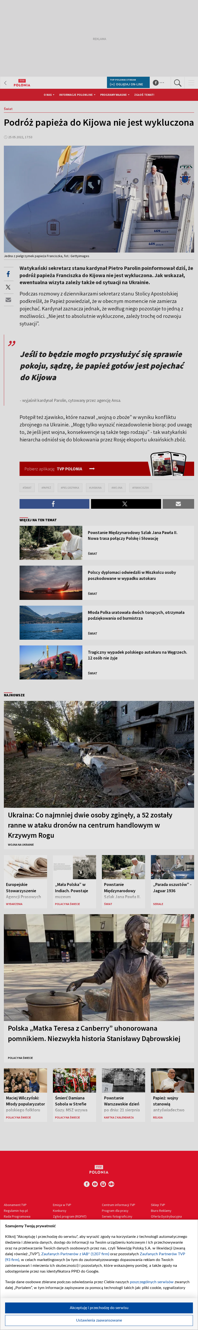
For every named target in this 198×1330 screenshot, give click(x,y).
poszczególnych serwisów (152, 1282)
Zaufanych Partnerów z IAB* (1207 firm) (75, 1254)
